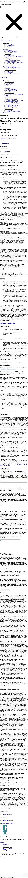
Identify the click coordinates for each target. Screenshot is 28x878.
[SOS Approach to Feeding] (6, 40)
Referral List (8, 54)
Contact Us (2, 77)
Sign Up (2, 842)
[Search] (17, 37)
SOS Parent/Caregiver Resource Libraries (14, 62)
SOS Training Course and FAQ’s (12, 67)
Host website (5, 814)
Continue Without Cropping (9, 877)
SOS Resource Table (9, 55)
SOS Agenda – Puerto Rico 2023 (7, 323)
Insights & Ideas (8, 50)
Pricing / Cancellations (5, 326)
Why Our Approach (9, 44)
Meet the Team (8, 46)
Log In (6, 77)
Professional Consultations (11, 52)
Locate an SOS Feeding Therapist (12, 65)
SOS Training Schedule (10, 68)
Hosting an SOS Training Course (12, 73)
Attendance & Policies (5, 414)
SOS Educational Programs (11, 51)
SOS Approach (6, 43)
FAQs (6, 57)
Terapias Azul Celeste (4, 149)
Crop (1, 877)
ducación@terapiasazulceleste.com (7, 369)
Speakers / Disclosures (5, 590)
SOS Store (5, 74)
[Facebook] (5, 829)
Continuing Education (5, 468)
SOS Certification (9, 72)
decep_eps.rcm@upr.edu (22, 478)
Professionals (5, 49)
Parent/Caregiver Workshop (11, 61)
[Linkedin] (5, 834)
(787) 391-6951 (7, 151)
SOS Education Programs (8, 66)
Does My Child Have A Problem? (12, 60)
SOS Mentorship (9, 71)
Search (1, 37)
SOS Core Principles (9, 45)
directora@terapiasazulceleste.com (10, 154)
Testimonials (8, 47)
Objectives (3, 279)
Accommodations (4, 811)
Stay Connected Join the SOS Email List (14, 56)
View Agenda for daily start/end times (8, 138)
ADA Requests (3, 817)
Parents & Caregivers (7, 59)
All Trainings (3, 126)
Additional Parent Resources (11, 63)
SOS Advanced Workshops (11, 70)
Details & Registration (5, 143)
